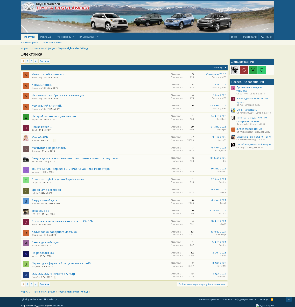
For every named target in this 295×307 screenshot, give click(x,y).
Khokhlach (221, 119)
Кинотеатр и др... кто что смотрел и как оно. (251, 119)
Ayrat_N (222, 182)
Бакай (223, 203)
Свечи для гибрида (45, 242)
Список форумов (30, 42)
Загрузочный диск (44, 200)
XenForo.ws (58, 305)
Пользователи (86, 36)
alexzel (35, 256)
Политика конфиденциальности (238, 299)
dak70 (34, 130)
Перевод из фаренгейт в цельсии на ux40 (61, 263)
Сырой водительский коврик (253, 144)
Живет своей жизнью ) (48, 74)
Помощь (263, 299)
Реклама (45, 36)
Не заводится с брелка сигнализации (58, 95)
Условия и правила (209, 299)
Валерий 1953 (39, 203)
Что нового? (63, 36)
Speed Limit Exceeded (46, 190)
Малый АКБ (40, 137)
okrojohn (36, 172)
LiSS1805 (36, 214)
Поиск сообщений (51, 42)
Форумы (29, 36)
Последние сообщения (247, 82)
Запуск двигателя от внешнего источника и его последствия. (75, 158)
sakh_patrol (220, 150)
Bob (224, 161)
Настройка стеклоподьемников (54, 116)
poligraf (35, 245)
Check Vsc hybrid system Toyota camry (58, 179)
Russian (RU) (52, 299)
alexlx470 (36, 161)
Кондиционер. (42, 85)
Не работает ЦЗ (43, 253)
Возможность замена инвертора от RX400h (62, 221)
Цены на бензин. (246, 109)
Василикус (37, 235)
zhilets (35, 193)
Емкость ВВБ (40, 211)
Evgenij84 (36, 119)
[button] (73, 37)
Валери (35, 140)
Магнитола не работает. (49, 148)
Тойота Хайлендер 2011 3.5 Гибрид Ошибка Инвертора (71, 169)
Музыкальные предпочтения (253, 136)
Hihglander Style (32, 299)
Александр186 (39, 77)
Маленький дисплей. (47, 106)
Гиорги (35, 182)
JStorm (223, 255)
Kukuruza (36, 151)
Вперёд (44, 61)
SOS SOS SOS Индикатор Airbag (53, 274)
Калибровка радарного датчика (54, 232)
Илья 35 (36, 277)
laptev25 (222, 140)
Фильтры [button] (219, 67)
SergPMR (36, 266)
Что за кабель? (42, 127)
